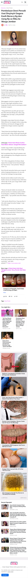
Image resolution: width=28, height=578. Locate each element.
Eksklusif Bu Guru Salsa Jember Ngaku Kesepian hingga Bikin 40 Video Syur (18, 523)
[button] (2, 2)
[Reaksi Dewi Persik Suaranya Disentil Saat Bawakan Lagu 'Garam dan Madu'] (7, 335)
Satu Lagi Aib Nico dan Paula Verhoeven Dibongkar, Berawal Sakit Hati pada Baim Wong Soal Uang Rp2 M (18, 515)
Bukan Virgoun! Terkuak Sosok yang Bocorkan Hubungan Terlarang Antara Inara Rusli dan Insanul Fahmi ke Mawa (18, 540)
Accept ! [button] (5, 575)
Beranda (3, 8)
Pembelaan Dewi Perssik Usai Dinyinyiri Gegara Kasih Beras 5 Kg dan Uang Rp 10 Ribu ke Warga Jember (20, 322)
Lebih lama (23, 497)
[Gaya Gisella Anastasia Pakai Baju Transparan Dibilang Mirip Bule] (5, 506)
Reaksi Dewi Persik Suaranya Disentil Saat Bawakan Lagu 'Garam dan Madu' (7, 343)
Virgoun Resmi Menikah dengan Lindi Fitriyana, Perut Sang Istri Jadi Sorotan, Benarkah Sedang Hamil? (18, 531)
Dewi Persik (9, 8)
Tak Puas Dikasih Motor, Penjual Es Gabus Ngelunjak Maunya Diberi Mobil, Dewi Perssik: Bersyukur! (7, 322)
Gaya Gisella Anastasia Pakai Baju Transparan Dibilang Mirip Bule (18, 506)
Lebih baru (4, 497)
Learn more (10, 571)
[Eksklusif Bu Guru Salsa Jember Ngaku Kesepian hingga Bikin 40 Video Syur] (5, 523)
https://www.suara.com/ (14, 263)
